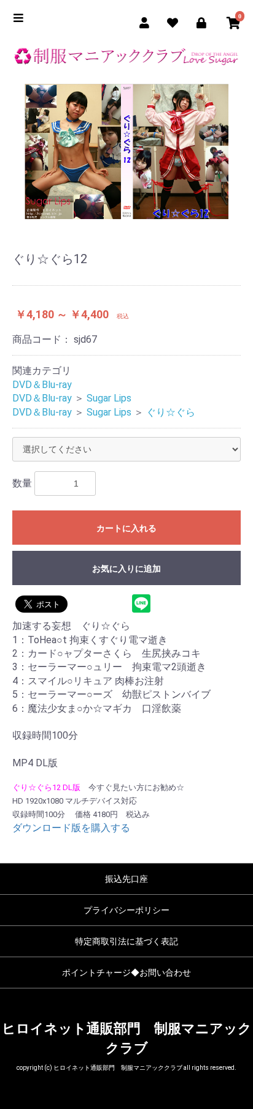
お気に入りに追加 (126, 568)
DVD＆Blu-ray (42, 384)
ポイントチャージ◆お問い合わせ (126, 972)
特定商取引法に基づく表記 (126, 941)
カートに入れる (126, 528)
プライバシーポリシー (126, 910)
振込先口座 (126, 879)
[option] (126, 151)
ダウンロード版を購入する (71, 828)
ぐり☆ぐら (170, 412)
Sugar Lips (109, 398)
